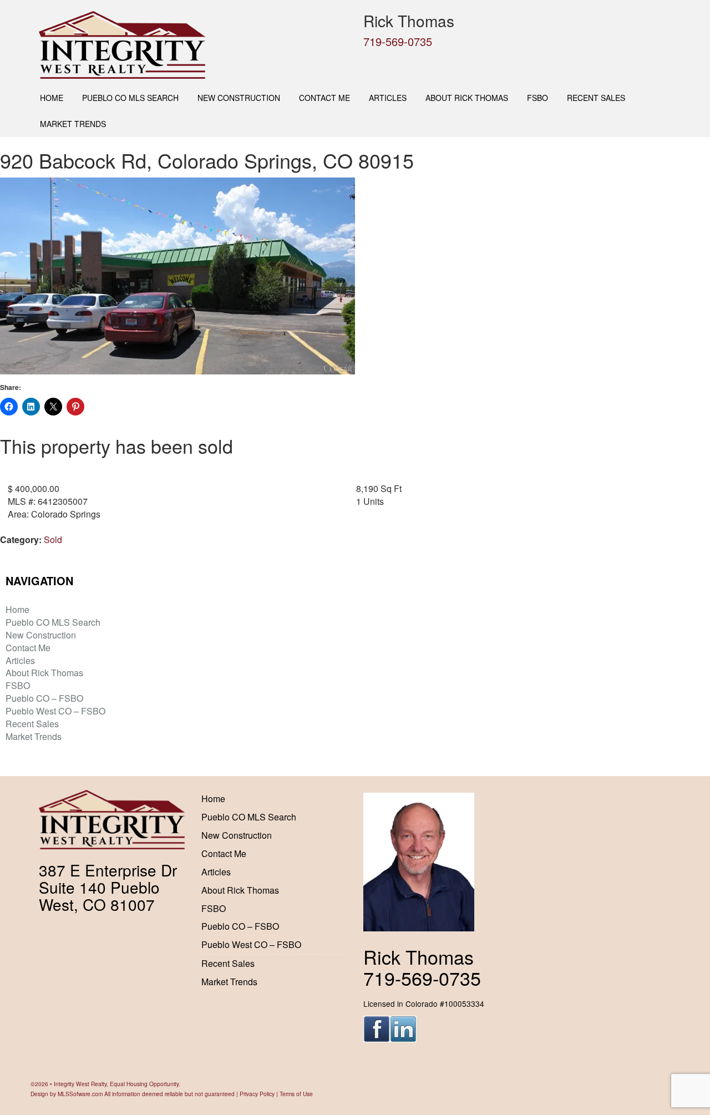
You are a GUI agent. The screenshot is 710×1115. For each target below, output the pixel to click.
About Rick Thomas (466, 97)
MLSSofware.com (80, 1093)
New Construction (238, 97)
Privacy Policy (257, 1093)
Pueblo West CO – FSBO (55, 711)
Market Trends (73, 123)
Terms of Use (296, 1093)
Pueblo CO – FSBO (44, 698)
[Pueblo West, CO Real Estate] (193, 45)
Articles (388, 97)
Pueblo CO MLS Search (130, 97)
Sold (53, 539)
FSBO (537, 97)
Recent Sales (596, 97)
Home (51, 97)
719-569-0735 (397, 41)
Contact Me (324, 97)
